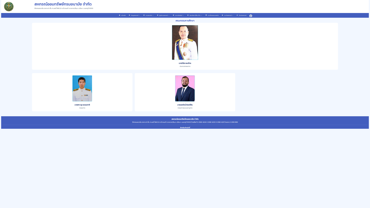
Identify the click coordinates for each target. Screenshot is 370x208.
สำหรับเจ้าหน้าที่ (185, 127)
